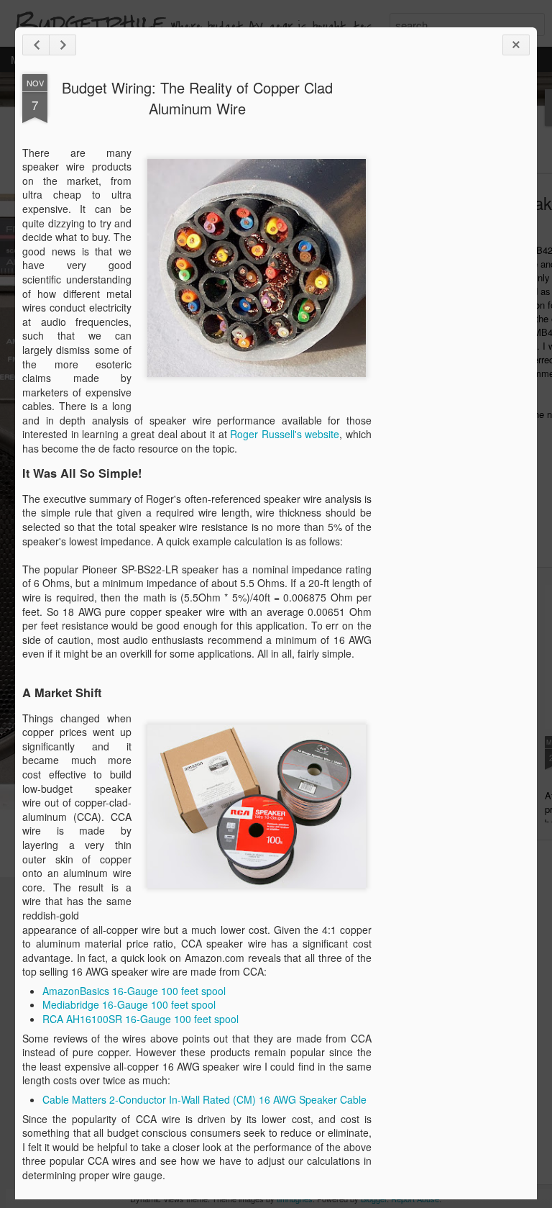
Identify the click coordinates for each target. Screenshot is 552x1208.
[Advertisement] (451, 301)
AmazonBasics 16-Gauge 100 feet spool (134, 991)
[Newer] (36, 45)
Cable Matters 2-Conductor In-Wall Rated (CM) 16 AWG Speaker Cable (204, 1099)
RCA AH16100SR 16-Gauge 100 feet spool (140, 1019)
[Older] (62, 45)
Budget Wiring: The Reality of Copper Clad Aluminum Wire (197, 98)
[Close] (516, 45)
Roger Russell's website (284, 434)
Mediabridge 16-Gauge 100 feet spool (129, 1004)
